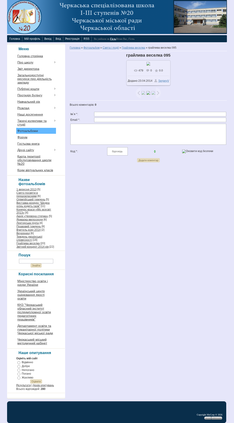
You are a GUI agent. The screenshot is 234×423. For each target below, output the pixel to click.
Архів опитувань (43, 385)
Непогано (28, 369)
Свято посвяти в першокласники (27, 194)
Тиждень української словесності (29, 238)
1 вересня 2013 (26, 189)
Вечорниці (23, 233)
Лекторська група (27, 223)
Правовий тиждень (28, 226)
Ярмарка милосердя (29, 219)
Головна (75, 47)
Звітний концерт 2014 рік (32, 246)
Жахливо (27, 377)
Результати (23, 385)
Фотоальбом (91, 47)
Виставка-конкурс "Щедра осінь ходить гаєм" (33, 204)
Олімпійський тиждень (30, 199)
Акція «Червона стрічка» (32, 216)
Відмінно (27, 362)
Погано (26, 373)
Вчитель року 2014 (28, 229)
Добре (26, 366)
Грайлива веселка (28, 243)
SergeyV (163, 80)
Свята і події (111, 47)
